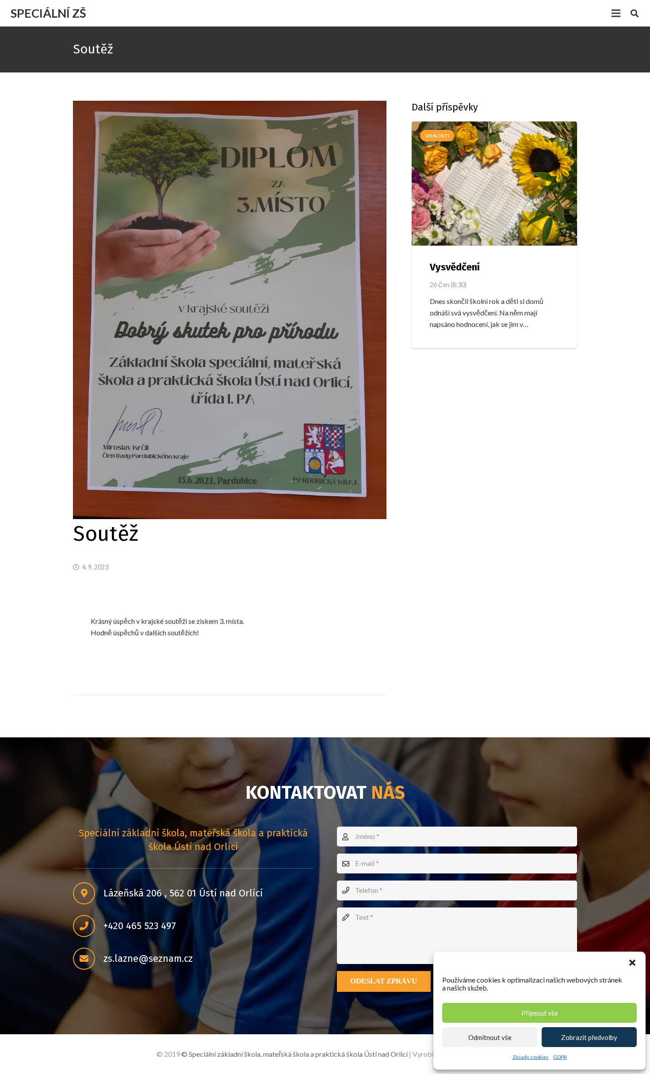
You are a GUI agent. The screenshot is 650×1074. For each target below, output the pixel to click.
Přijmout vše (539, 1013)
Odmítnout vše (490, 1037)
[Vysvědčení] (494, 183)
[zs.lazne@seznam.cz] (88, 959)
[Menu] (616, 13)
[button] (632, 962)
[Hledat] (634, 13)
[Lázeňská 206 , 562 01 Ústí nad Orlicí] (88, 893)
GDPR (560, 1057)
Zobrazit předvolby (589, 1037)
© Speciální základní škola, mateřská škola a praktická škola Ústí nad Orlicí (294, 1054)
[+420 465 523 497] (88, 926)
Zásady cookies (530, 1057)
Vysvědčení (455, 267)
